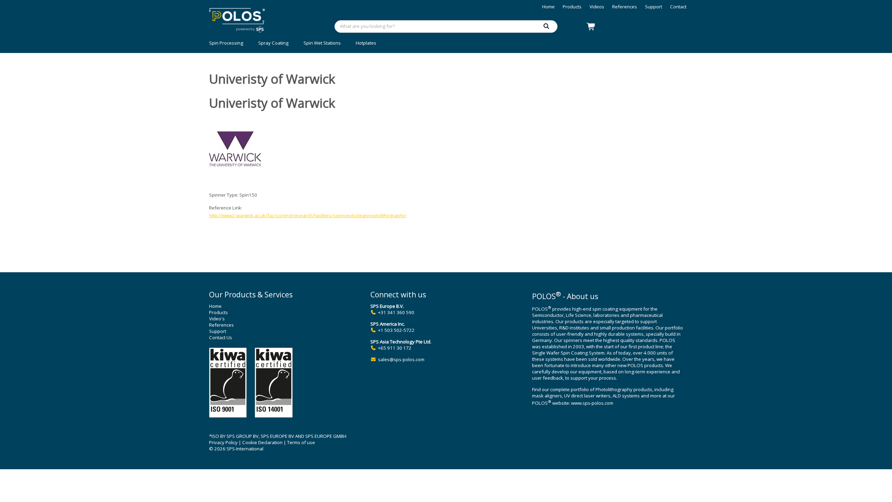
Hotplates (366, 43)
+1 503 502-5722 (396, 330)
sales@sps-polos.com (401, 359)
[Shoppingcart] (591, 26)
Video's (217, 318)
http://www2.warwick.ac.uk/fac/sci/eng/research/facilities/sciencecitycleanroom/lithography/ (308, 215)
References (624, 6)
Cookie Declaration (262, 442)
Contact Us (220, 337)
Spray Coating (273, 43)
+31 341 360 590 (396, 312)
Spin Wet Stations (322, 43)
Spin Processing (226, 43)
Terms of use (301, 442)
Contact (678, 6)
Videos (597, 6)
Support (653, 6)
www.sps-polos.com (592, 403)
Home (548, 6)
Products (572, 6)
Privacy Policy (223, 442)
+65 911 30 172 (395, 348)
